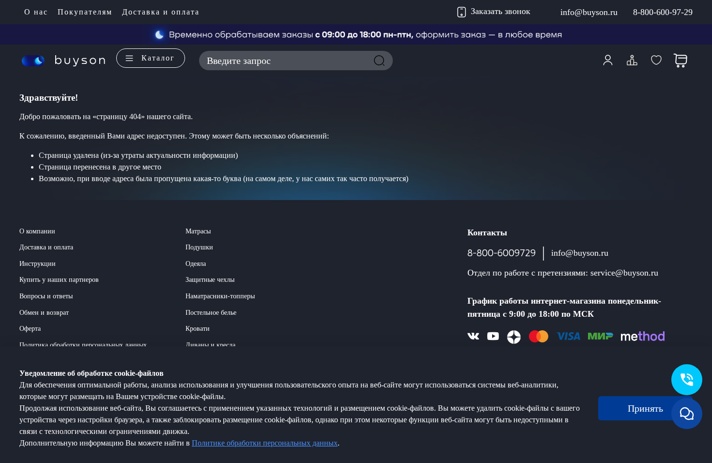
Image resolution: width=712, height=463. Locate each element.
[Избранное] (656, 60)
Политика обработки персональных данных (83, 345)
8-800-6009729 (501, 253)
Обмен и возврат (44, 312)
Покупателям (85, 12)
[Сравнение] (632, 60)
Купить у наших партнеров (59, 279)
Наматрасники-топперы (220, 296)
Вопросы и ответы (46, 296)
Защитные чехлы (210, 279)
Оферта (30, 328)
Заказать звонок (500, 11)
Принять (645, 408)
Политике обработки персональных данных (265, 443)
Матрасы (198, 231)
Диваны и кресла (210, 345)
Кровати (198, 328)
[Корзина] (680, 60)
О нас (36, 12)
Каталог (158, 58)
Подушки (199, 247)
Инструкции (37, 263)
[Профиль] (608, 60)
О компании (37, 231)
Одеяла (196, 263)
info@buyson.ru (589, 12)
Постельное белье (211, 312)
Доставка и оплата (161, 12)
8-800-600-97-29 (663, 12)
